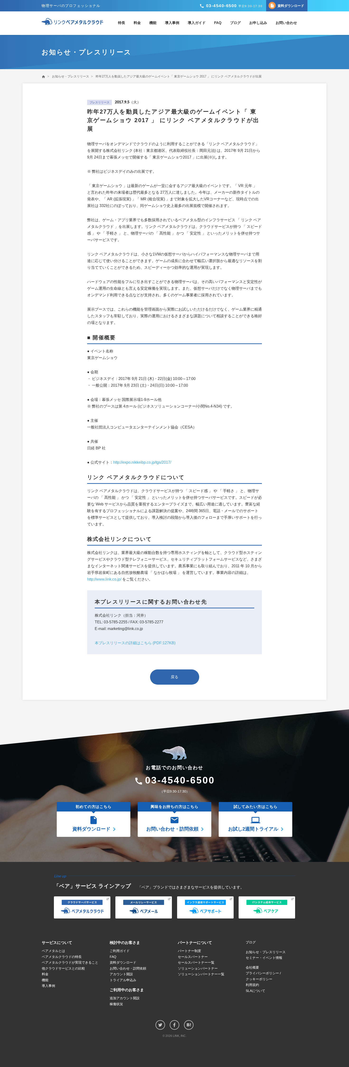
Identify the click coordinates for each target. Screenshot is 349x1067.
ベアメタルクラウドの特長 (62, 957)
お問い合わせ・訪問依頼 (128, 968)
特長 (121, 23)
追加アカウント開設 (125, 998)
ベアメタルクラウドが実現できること (70, 962)
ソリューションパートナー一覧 (201, 974)
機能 (152, 23)
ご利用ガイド (120, 951)
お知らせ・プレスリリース (70, 76)
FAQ (218, 23)
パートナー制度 (189, 951)
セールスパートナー (193, 957)
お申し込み (258, 23)
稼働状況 (116, 1004)
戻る (174, 677)
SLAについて (255, 991)
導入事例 (172, 23)
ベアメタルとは (53, 951)
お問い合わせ (286, 23)
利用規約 (252, 985)
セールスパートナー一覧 (196, 962)
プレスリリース (99, 102)
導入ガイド (197, 23)
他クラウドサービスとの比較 (63, 968)
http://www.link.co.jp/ (104, 579)
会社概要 (252, 967)
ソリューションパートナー (198, 968)
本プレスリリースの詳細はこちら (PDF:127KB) (135, 643)
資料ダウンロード (287, 5)
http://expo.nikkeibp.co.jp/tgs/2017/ (142, 462)
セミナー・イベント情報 (264, 958)
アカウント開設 (121, 974)
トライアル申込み (123, 980)
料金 (137, 23)
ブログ (235, 23)
